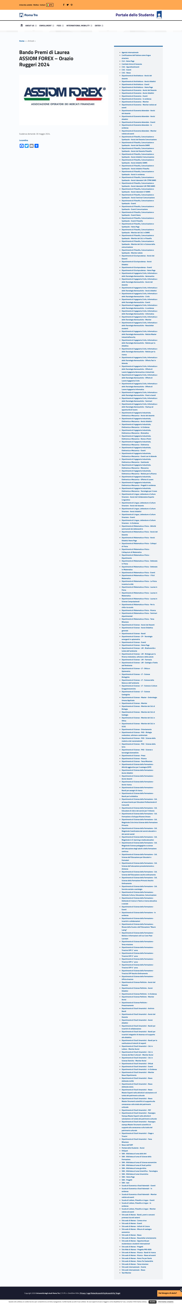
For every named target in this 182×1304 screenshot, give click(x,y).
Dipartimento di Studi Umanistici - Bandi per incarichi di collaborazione (138, 1027)
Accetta (152, 1301)
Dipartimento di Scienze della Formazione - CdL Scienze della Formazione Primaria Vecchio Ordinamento (139, 880)
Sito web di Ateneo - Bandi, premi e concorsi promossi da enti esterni (138, 1216)
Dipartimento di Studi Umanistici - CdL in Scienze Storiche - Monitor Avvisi (137, 1059)
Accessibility (100, 1293)
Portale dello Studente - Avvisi (133, 1148)
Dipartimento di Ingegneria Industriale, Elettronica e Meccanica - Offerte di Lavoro (137, 478)
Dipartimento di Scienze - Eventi (134, 642)
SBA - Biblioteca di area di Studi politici (136, 1165)
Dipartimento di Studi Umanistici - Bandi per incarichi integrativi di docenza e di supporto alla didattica (138, 1034)
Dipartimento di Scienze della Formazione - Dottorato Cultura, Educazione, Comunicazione (139, 893)
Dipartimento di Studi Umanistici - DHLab (137, 1063)
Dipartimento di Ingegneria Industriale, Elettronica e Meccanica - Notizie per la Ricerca (139, 472)
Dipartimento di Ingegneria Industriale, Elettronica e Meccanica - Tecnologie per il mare (139, 489)
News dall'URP (127, 1145)
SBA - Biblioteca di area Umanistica (135, 1174)
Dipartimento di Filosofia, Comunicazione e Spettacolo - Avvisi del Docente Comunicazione (139, 138)
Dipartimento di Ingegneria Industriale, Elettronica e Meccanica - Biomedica (136, 431)
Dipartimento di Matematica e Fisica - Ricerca (139, 610)
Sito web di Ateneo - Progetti (132, 1246)
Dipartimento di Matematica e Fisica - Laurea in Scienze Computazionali (139, 600)
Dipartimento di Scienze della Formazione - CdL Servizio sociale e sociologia (139, 888)
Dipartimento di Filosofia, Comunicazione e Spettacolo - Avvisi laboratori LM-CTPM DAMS (139, 179)
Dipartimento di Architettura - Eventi (135, 84)
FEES (59, 25)
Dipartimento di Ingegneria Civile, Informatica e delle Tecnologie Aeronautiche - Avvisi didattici (139, 289)
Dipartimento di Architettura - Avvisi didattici (139, 81)
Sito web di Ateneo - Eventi (132, 1223)
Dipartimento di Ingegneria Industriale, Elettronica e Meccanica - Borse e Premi (136, 437)
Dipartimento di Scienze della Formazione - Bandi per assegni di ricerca (138, 789)
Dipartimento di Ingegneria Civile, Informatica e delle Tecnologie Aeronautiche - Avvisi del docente (139, 282)
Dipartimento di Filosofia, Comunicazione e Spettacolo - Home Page (138, 225)
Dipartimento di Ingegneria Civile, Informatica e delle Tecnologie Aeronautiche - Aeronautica (139, 274)
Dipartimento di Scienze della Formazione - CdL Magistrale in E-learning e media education (139, 838)
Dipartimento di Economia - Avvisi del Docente (139, 90)
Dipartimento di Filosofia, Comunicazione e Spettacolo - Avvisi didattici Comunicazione (138, 155)
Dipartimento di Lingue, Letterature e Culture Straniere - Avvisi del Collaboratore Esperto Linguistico (139, 497)
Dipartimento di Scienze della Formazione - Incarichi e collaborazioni (138, 920)
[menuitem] (21, 25)
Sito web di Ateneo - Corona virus (134, 1220)
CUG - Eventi (126, 69)
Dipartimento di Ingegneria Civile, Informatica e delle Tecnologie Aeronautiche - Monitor (139, 318)
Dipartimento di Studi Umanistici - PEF (136, 1110)
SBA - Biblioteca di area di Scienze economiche (139, 1162)
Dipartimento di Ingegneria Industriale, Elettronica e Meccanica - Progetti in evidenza (139, 484)
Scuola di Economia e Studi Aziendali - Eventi (139, 1185)
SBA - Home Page (128, 1177)
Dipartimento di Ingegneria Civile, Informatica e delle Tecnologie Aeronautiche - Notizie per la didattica (139, 343)
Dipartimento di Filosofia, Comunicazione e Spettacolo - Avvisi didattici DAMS (138, 161)
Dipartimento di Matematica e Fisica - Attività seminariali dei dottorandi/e (139, 527)
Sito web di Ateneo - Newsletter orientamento (139, 1238)
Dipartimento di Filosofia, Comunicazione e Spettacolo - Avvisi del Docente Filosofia (138, 150)
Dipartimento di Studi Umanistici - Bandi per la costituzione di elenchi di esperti (139, 1042)
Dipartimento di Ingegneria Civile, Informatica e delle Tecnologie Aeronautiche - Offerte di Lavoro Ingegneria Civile (139, 378)
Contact (42, 5)
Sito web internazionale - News (133, 1270)
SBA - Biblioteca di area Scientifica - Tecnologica (140, 1171)
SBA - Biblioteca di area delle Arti (134, 1153)
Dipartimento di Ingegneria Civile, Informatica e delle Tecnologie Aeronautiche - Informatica (139, 312)
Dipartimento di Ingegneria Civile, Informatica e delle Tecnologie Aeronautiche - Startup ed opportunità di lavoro (139, 407)
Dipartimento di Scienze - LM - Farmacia (137, 659)
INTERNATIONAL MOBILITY (78, 25)
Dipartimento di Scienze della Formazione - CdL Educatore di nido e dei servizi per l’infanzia (139, 809)
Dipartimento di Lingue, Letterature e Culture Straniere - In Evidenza (139, 521)
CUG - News (126, 72)
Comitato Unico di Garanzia (132, 64)
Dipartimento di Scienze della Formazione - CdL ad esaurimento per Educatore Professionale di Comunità (139, 802)
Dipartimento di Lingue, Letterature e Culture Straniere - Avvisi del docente (139, 504)
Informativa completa (165, 1301)
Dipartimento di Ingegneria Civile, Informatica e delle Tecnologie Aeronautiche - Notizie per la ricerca (139, 351)
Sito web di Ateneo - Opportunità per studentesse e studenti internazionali (136, 1242)
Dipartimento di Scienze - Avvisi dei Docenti (138, 624)
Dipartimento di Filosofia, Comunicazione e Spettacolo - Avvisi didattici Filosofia (138, 167)
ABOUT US (29, 25)
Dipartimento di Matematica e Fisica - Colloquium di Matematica (136, 550)
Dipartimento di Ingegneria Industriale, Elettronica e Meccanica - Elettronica (136, 443)
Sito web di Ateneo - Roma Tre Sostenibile (137, 1261)
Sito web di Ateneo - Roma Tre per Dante (137, 1258)
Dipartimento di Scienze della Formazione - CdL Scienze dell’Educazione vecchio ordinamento (139, 873)
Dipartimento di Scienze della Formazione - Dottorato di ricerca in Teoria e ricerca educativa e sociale (139, 901)
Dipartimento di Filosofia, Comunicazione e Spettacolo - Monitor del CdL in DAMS (138, 231)
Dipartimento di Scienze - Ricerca (134, 758)
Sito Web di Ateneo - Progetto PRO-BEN (136, 1249)
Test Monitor (126, 1272)
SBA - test (125, 1182)
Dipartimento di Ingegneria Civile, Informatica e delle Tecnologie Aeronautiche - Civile (139, 295)
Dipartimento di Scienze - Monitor (134, 703)
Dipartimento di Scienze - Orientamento (137, 729)
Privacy (83, 1293)
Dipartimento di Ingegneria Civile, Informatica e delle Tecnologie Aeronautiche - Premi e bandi (139, 394)
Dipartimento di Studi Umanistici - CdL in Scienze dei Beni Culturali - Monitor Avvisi (137, 1053)
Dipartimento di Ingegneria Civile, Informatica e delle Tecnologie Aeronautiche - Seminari (139, 399)
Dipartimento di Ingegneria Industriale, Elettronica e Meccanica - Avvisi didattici (137, 420)
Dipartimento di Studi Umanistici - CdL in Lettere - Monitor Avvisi (137, 1047)
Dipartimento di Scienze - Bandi (134, 633)
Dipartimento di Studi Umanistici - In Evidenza (139, 1069)
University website (25, 5)
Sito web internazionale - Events (134, 1267)
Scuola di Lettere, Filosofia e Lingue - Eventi (138, 1200)
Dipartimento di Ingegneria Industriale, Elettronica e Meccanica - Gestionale (136, 460)
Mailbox (36, 5)
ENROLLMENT (45, 25)
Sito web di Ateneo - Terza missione (135, 1264)
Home (21, 40)
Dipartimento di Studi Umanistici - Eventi (137, 1066)
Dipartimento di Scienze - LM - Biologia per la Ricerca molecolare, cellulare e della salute (139, 655)
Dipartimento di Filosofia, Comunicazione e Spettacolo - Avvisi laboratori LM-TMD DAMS (138, 184)
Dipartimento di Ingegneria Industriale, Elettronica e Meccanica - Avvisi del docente (138, 414)
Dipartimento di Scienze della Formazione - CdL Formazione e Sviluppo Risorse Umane (139, 815)
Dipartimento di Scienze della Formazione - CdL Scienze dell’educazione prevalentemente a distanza (139, 866)
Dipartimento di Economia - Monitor (135, 101)
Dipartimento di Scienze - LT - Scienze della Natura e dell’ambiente (138, 681)
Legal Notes (91, 1293)
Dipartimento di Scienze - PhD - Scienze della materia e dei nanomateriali (139, 739)
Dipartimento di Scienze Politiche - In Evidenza (139, 994)
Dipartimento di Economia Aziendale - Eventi (138, 122)
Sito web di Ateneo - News (132, 1235)
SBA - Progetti (127, 1179)
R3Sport (125, 1150)
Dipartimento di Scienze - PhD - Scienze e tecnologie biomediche (137, 751)
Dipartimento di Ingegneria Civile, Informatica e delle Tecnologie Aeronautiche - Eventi (139, 301)
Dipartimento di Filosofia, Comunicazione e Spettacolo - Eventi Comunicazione (138, 208)
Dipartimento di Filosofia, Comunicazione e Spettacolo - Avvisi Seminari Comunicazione (138, 196)
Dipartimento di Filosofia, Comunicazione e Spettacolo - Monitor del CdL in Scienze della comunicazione (138, 244)
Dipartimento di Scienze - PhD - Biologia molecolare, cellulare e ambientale (137, 734)
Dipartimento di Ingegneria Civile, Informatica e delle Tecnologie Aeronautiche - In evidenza (139, 306)
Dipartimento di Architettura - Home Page (137, 87)
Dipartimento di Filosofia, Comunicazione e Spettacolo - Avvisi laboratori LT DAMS (138, 190)
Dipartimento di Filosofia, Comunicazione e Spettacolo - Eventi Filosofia (138, 219)
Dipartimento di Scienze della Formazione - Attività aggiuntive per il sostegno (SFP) (138, 766)
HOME (21, 25)
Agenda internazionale (130, 52)
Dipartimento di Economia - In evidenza (136, 99)
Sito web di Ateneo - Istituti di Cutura (136, 1226)
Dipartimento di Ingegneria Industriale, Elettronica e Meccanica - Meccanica (136, 466)
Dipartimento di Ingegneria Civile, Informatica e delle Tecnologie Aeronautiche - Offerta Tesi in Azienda (139, 360)
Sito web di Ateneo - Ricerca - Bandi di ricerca (139, 1252)
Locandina (23, 140)
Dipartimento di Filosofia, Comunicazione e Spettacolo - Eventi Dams (138, 213)
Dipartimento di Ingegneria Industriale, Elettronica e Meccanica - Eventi (136, 449)
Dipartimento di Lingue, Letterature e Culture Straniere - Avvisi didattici (139, 510)
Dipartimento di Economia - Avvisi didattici (138, 93)
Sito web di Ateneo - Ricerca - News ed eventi (139, 1255)
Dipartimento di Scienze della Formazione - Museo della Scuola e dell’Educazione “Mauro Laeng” (139, 927)
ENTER (98, 25)
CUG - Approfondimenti (130, 67)
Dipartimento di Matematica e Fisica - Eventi (138, 572)
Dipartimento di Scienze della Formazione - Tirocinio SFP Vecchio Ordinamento (138, 972)
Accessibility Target (113, 1293)
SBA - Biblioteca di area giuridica (134, 1168)
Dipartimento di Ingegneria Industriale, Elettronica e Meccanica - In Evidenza (136, 426)
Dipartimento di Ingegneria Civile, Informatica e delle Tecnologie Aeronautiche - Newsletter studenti (139, 325)
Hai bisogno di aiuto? (167, 1292)
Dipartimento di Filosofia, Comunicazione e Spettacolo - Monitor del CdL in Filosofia (138, 237)
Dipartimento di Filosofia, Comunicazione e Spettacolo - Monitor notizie (138, 251)
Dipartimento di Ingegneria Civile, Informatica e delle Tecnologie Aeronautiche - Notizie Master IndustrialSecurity (139, 334)
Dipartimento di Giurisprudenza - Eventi (137, 267)
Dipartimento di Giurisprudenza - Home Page (138, 270)
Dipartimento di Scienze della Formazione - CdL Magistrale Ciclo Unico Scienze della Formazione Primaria (139, 822)
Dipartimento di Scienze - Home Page (135, 645)
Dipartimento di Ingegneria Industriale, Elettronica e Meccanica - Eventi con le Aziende (139, 455)
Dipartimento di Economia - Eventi (135, 96)
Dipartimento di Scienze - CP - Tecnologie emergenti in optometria (137, 638)
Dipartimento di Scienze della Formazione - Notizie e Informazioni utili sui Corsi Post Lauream (138, 935)
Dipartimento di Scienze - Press (133, 755)
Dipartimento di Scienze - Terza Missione (137, 761)
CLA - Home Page (128, 61)
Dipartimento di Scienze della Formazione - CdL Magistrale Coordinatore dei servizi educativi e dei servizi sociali (139, 831)
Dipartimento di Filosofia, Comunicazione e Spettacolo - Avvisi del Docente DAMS (138, 144)
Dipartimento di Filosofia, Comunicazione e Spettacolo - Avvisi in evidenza (138, 173)
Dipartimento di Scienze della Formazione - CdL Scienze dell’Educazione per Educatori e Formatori (139, 857)
